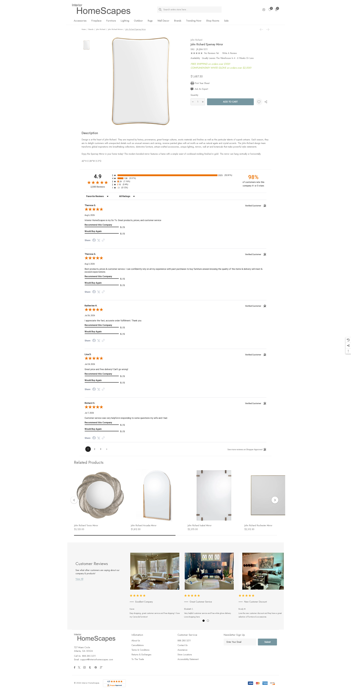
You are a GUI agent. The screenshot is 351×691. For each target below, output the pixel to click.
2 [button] (208, 621)
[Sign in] (264, 9)
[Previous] (262, 29)
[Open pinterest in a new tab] (96, 667)
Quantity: (195, 95)
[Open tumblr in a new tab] (90, 667)
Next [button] (274, 500)
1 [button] (204, 621)
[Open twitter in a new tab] (79, 667)
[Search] (160, 9)
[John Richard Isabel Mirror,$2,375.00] (214, 495)
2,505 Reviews (97, 187)
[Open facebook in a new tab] (74, 667)
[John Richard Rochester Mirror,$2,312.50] (270, 495)
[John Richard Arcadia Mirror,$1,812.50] (157, 495)
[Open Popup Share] (265, 101)
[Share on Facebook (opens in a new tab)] (94, 240)
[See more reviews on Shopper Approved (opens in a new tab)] (103, 240)
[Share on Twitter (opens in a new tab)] (98, 240)
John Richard (196, 39)
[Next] (267, 29)
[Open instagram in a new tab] (85, 667)
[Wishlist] (259, 101)
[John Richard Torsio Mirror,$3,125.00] (100, 495)
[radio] (175, 175)
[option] (155, 586)
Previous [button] (74, 500)
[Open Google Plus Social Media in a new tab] (102, 667)
